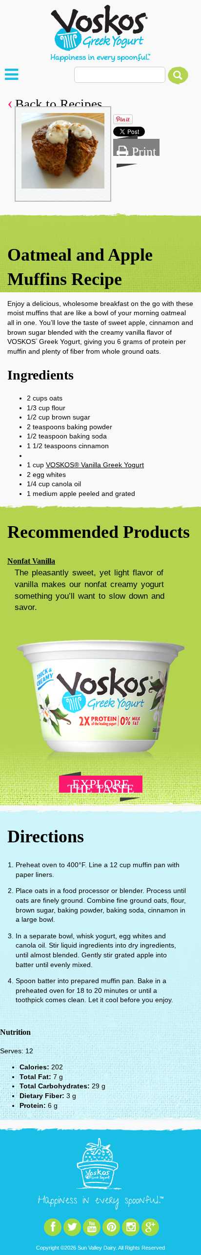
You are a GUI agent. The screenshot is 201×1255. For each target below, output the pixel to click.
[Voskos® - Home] (100, 33)
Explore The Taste (100, 785)
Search (178, 75)
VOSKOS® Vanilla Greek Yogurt (95, 465)
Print (142, 150)
